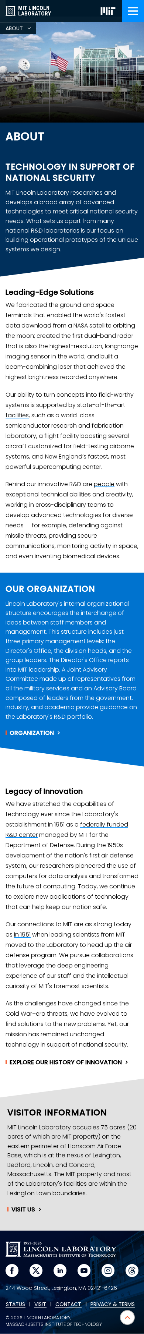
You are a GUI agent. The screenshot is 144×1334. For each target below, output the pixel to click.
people (104, 484)
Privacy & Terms (112, 1305)
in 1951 (22, 934)
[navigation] (133, 11)
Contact (68, 1305)
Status (15, 1305)
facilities (17, 415)
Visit (23, 1210)
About (21, 29)
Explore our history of (66, 1062)
